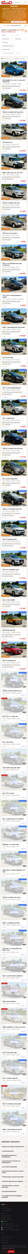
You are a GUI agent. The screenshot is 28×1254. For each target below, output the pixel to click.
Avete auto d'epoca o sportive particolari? (10, 1186)
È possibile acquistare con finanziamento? (9, 1156)
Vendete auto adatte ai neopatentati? (13, 1146)
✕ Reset (18, 53)
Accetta (11, 1251)
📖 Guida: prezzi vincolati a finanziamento (10, 1229)
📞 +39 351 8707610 (5, 1216)
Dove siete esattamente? (9, 1191)
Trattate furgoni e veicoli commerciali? (13, 1177)
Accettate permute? (8, 1151)
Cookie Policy (5, 1248)
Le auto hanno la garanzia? (9, 1167)
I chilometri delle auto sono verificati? (12, 1181)
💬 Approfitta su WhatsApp (18, 21)
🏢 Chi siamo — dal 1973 (6, 1227)
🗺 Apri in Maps (4, 1242)
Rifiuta (4, 1251)
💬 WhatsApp (4, 1221)
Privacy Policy (12, 1248)
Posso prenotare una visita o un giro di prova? (12, 1171)
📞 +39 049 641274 (5, 1217)
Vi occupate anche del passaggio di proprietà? (12, 1196)
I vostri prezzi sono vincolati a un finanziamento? (11, 1161)
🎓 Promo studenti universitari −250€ (9, 1225)
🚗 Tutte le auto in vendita (7, 1224)
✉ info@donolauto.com (6, 1219)
